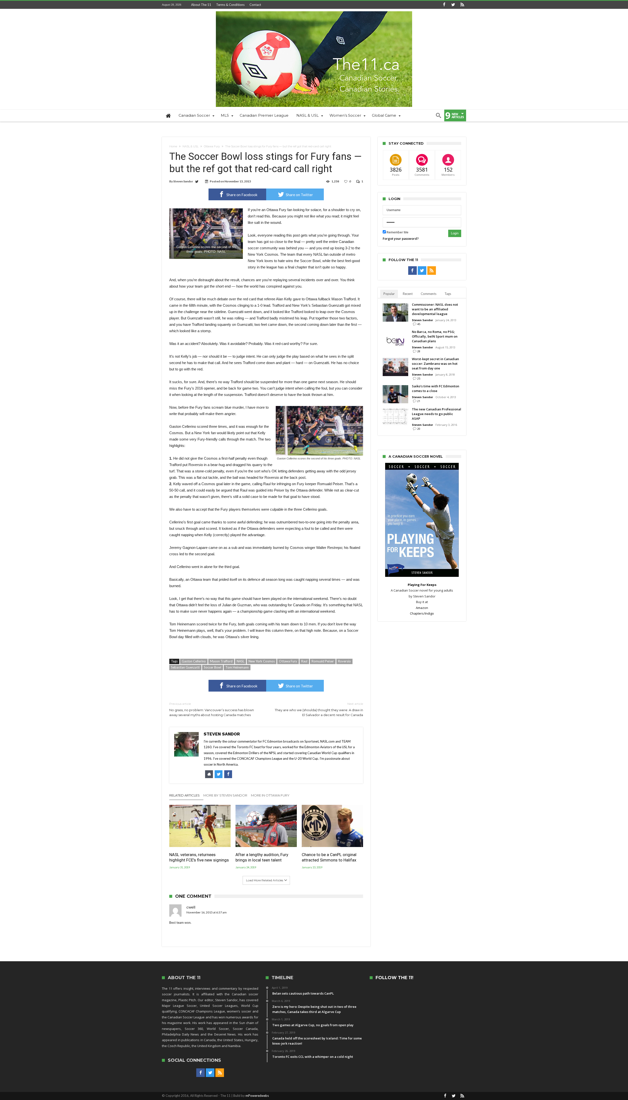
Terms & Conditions (230, 5)
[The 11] (314, 11)
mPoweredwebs (257, 1096)
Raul (304, 661)
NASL (240, 661)
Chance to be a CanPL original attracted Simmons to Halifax (329, 857)
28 (418, 351)
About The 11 (201, 5)
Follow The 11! (394, 978)
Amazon (422, 608)
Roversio (344, 661)
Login (454, 233)
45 (418, 324)
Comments (428, 294)
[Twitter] (453, 5)
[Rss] (462, 5)
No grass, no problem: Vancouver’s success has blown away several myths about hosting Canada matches (211, 709)
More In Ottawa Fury (270, 795)
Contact (255, 5)
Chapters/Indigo (422, 613)
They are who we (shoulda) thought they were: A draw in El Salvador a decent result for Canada (319, 709)
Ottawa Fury (212, 146)
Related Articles (184, 795)
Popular (389, 294)
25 (418, 378)
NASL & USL (190, 146)
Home (173, 146)
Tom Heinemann (237, 667)
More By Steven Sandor (225, 795)
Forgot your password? (401, 238)
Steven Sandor (183, 181)
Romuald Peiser (323, 661)
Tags (448, 294)
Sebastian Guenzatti (185, 667)
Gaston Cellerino (194, 661)
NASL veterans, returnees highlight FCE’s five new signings (199, 857)
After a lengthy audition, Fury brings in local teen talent (262, 857)
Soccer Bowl (212, 667)
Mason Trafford (221, 661)
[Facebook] (444, 5)
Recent (408, 294)
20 (418, 428)
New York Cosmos (262, 661)
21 (418, 401)
